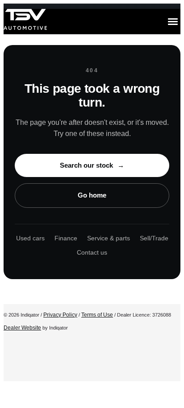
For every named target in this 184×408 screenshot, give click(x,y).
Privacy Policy (60, 315)
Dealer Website (22, 328)
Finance (65, 238)
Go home (92, 195)
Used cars (30, 238)
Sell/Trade (154, 238)
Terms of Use (97, 315)
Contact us (92, 252)
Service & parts (108, 238)
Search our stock (92, 165)
